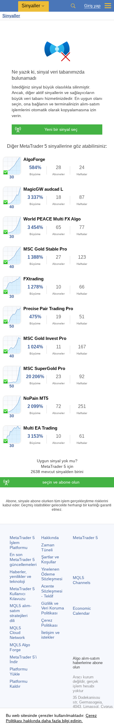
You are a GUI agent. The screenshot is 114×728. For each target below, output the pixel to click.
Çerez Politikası (49, 623)
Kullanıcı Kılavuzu (22, 593)
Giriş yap (92, 6)
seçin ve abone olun (61, 482)
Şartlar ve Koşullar (50, 559)
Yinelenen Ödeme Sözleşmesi (51, 574)
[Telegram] (85, 640)
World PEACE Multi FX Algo (52, 218)
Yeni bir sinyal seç (60, 129)
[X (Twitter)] (95, 640)
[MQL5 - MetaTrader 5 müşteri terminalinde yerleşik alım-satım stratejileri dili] (9, 6)
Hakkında (50, 537)
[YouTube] (76, 650)
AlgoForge (34, 159)
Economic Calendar (82, 611)
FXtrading (33, 278)
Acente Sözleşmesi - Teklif (51, 591)
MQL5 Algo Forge (20, 647)
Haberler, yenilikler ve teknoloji (20, 576)
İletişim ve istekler (50, 635)
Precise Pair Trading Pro (48, 308)
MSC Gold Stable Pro (45, 248)
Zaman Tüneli (47, 547)
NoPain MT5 (35, 398)
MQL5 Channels (81, 580)
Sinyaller (11, 15)
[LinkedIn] (85, 650)
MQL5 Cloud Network (17, 633)
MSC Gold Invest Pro (44, 338)
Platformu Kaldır (18, 684)
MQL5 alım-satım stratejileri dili (21, 613)
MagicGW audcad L (43, 189)
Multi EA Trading (40, 427)
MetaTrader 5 (85, 537)
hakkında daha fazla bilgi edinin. (52, 720)
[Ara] (73, 5)
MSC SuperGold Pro (44, 368)
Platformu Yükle (18, 671)
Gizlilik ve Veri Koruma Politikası (52, 608)
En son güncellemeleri (23, 559)
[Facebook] (76, 640)
